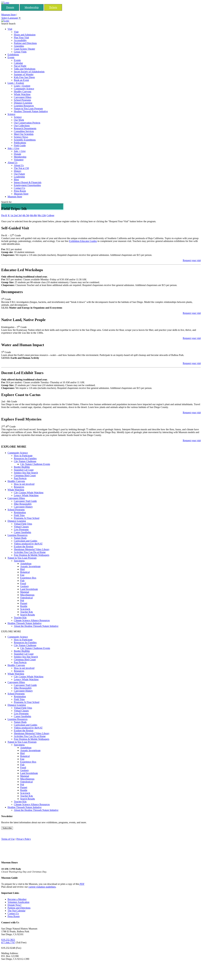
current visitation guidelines (42, 886)
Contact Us (19, 188)
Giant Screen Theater (24, 49)
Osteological (26, 597)
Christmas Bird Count (25, 475)
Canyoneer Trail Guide (25, 501)
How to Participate (23, 455)
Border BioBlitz (22, 467)
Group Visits (20, 51)
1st (12, 215)
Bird (22, 569)
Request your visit (192, 260)
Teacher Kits (26, 612)
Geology (24, 586)
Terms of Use (8, 839)
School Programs (22, 100)
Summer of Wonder (23, 74)
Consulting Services (24, 131)
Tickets (53, 7)
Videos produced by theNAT (28, 543)
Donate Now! (14, 905)
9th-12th (42, 215)
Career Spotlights (22, 532)
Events (11, 57)
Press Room (20, 191)
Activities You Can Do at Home (30, 552)
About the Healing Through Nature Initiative (36, 626)
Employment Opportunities (27, 185)
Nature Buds (20, 538)
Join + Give (13, 148)
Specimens (19, 560)
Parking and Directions (25, 43)
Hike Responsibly (23, 504)
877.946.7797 (8, 942)
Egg (22, 575)
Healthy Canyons (22, 91)
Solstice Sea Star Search (26, 472)
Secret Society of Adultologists (29, 71)
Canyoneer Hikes (22, 97)
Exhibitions (13, 54)
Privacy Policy (23, 839)
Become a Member (17, 899)
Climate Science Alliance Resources (32, 620)
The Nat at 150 (21, 168)
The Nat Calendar (16, 910)
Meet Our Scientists (23, 134)
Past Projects (20, 478)
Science (11, 114)
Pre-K (4, 215)
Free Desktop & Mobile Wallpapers (31, 555)
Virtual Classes (21, 526)
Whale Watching (22, 94)
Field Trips (19, 515)
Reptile (23, 606)
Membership (32, 7)
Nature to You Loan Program (28, 108)
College (50, 215)
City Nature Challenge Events (35, 464)
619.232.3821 (8, 939)
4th (24, 215)
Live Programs (21, 529)
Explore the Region (23, 546)
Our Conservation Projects (27, 122)
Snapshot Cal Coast (23, 469)
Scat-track (25, 609)
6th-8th (33, 215)
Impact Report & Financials (27, 182)
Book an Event (21, 80)
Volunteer (19, 159)
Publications (20, 142)
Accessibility (20, 40)
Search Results (27, 614)
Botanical (25, 572)
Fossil (23, 583)
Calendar (18, 63)
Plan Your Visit (21, 37)
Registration (20, 512)
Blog (16, 179)
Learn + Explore (16, 83)
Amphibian (25, 563)
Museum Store (8, 14)
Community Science (24, 88)
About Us (12, 162)
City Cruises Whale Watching (28, 492)
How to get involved (24, 484)
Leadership (19, 176)
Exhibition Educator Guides (83, 241)
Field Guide (20, 145)
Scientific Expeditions (25, 139)
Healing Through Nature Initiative (31, 111)
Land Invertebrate (29, 589)
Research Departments (25, 128)
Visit (10, 29)
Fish (22, 580)
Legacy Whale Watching (26, 495)
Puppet (23, 603)
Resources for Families (25, 458)
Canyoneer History (23, 506)
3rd (20, 215)
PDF (81, 884)
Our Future (19, 174)
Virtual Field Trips (23, 523)
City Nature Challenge (25, 461)
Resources (19, 487)
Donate (10, 7)
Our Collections (22, 125)
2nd (16, 215)
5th (27, 215)
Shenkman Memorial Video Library (31, 549)
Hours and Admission (25, 34)
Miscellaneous (27, 594)
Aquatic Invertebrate (30, 566)
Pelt (22, 600)
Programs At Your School (26, 518)
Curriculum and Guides (25, 540)
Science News (21, 137)
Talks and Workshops (24, 68)
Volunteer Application (18, 902)
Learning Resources (24, 105)
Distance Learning (23, 102)
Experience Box (28, 577)
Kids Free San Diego (24, 77)
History (17, 171)
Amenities (19, 46)
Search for (6, 202)
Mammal (24, 592)
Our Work (19, 120)
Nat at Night (20, 66)
